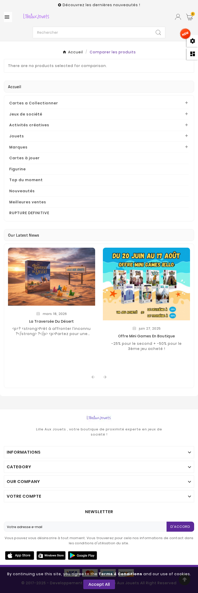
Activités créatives (29, 125)
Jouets (16, 136)
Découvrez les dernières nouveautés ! (101, 4)
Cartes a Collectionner (33, 103)
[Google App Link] (51, 555)
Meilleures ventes (27, 202)
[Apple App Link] (19, 555)
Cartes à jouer (24, 158)
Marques (18, 147)
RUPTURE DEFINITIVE (29, 212)
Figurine (17, 169)
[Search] (158, 32)
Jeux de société (25, 114)
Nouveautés (22, 191)
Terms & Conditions (120, 574)
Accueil (14, 86)
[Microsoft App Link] (82, 555)
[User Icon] (178, 17)
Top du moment (26, 179)
